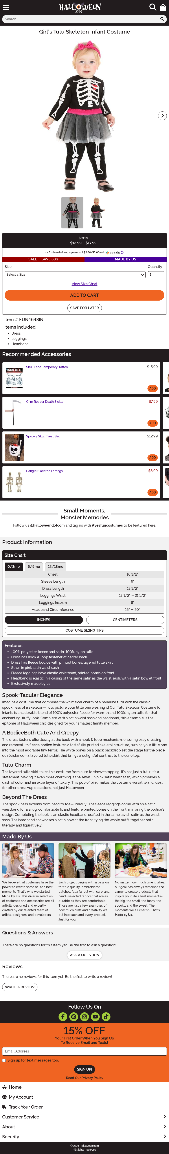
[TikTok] (106, 1016)
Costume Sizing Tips (85, 630)
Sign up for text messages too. (33, 1060)
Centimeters (125, 620)
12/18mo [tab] (55, 567)
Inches (43, 620)
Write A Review (20, 987)
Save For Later (84, 308)
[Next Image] (162, 115)
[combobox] (80, 19)
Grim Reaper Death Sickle (44, 401)
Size (8, 267)
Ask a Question (84, 955)
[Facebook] (63, 1016)
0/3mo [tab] (13, 567)
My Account (21, 1097)
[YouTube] (95, 1016)
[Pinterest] (73, 1016)
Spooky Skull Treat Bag (43, 436)
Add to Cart (84, 295)
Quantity (155, 267)
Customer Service (20, 1117)
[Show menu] (6, 7)
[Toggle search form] (153, 7)
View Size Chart (84, 284)
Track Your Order (26, 1107)
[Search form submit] (162, 19)
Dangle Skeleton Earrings (44, 471)
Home (15, 1087)
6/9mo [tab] (34, 567)
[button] (163, 7)
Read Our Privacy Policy (84, 1078)
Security (10, 1136)
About (8, 1127)
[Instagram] (84, 1016)
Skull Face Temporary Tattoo (47, 367)
